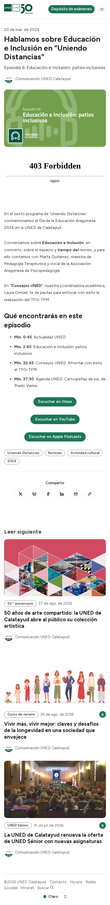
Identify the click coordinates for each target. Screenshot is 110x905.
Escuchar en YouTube (55, 419)
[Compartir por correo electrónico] (76, 494)
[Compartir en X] (20, 494)
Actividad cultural (85, 453)
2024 (11, 461)
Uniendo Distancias (23, 453)
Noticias (55, 453)
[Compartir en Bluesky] (34, 494)
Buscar (43, 888)
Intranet (27, 888)
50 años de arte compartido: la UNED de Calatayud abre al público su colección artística (52, 619)
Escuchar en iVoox (55, 401)
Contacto (58, 882)
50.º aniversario (20, 603)
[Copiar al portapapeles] (89, 494)
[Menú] (102, 9)
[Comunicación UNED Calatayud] (8, 78)
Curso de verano (21, 714)
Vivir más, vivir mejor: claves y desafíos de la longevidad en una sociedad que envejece (51, 730)
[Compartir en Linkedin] (62, 494)
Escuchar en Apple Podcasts (55, 436)
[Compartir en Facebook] (48, 494)
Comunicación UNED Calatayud (43, 78)
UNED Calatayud (31, 882)
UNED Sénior (17, 825)
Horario (76, 882)
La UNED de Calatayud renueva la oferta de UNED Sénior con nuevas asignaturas (53, 838)
